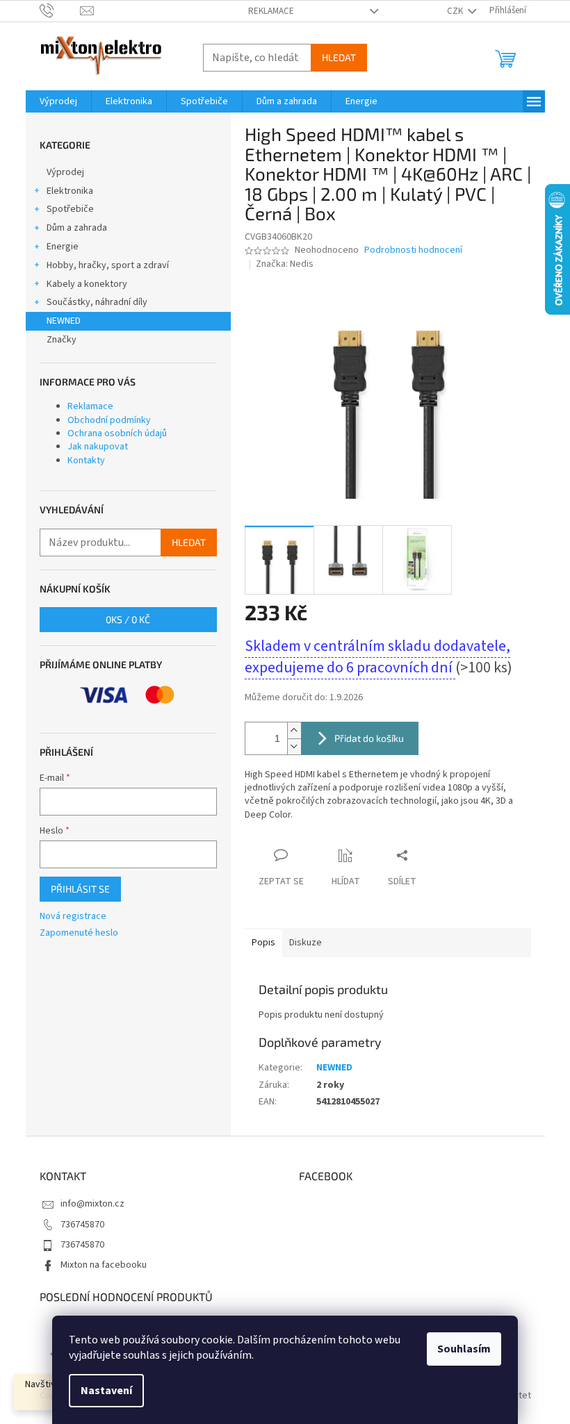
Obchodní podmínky (109, 420)
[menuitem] (58, 101)
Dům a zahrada (77, 228)
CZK (456, 11)
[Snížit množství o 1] (294, 746)
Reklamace (271, 11)
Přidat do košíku (369, 738)
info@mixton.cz (92, 1204)
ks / (128, 619)
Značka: (285, 264)
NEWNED (64, 321)
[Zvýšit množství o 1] (294, 730)
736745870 (82, 1225)
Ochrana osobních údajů (117, 433)
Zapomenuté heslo (79, 933)
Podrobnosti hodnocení (413, 250)
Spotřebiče (70, 209)
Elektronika (70, 191)
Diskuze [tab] (305, 943)
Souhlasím (464, 1349)
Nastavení (106, 1390)
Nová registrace (73, 916)
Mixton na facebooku (103, 1265)
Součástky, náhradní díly (97, 302)
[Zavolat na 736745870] (60, 10)
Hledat (339, 57)
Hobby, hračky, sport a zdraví (108, 265)
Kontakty (86, 460)
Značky (61, 340)
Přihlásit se (80, 889)
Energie (63, 247)
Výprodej (65, 172)
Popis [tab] (263, 943)
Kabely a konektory (87, 284)
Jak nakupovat (97, 447)
